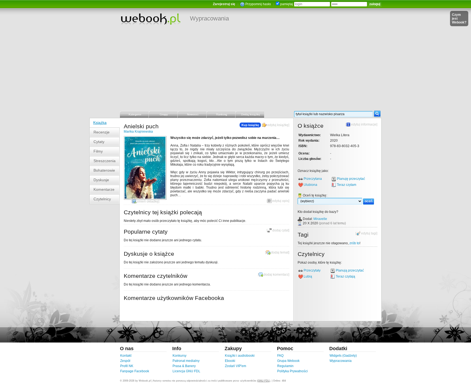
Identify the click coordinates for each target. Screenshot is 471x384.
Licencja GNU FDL (186, 371)
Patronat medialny (186, 361)
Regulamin (285, 366)
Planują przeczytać (350, 270)
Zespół (125, 361)
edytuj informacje (363, 124)
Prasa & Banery (184, 366)
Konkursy (179, 356)
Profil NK (126, 366)
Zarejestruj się (224, 4)
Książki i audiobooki (240, 356)
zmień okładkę (147, 201)
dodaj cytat (280, 230)
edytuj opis (280, 201)
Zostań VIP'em (235, 366)
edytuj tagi (368, 233)
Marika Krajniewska (138, 131)
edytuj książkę (277, 125)
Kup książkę (250, 125)
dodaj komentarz (276, 274)
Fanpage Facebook (134, 371)
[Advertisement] (235, 69)
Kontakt (125, 356)
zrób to (354, 243)
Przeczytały (312, 270)
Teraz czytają (345, 276)
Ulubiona (310, 185)
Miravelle (320, 219)
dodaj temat (279, 252)
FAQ (280, 356)
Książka (100, 122)
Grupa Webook (288, 361)
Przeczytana (313, 179)
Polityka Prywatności (292, 371)
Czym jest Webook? (459, 18)
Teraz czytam (346, 185)
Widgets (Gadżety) (343, 356)
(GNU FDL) (263, 380)
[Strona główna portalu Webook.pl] (150, 19)
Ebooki (230, 361)
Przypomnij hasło (258, 4)
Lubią (308, 276)
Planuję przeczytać (351, 179)
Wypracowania (209, 18)
